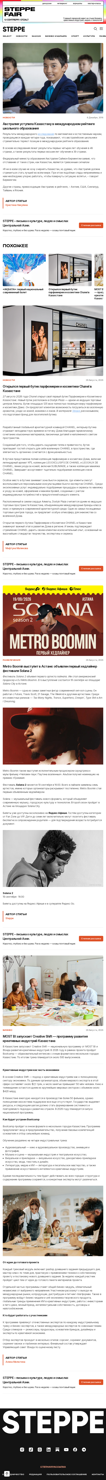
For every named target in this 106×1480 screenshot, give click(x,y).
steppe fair (10, 1474)
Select (7, 36)
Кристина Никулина (17, 205)
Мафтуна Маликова (17, 548)
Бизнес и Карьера (56, 36)
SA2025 (36, 36)
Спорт (75, 36)
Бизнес (7, 1030)
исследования (46, 134)
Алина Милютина (15, 1361)
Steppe (76, 410)
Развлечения (11, 660)
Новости (21, 36)
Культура (89, 36)
